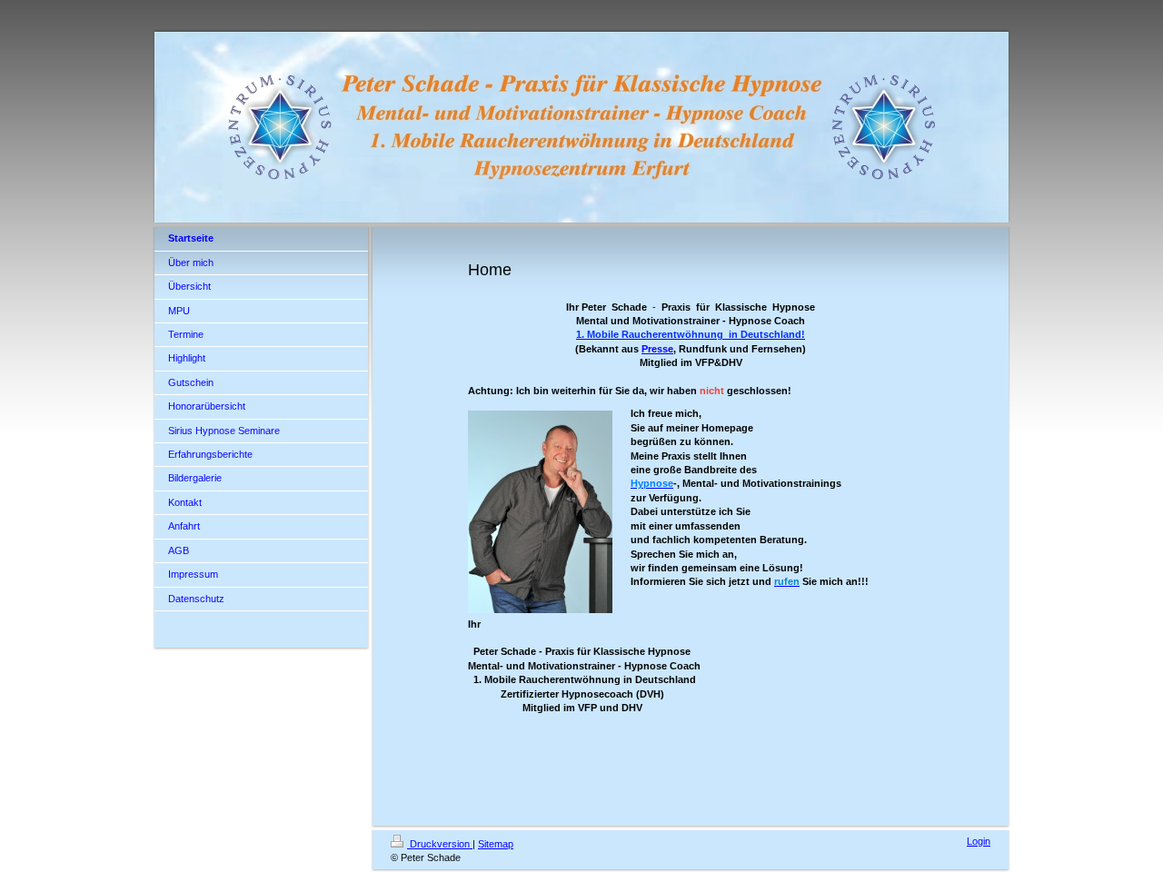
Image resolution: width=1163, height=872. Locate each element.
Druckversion (439, 843)
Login (978, 841)
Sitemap (495, 843)
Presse (657, 348)
